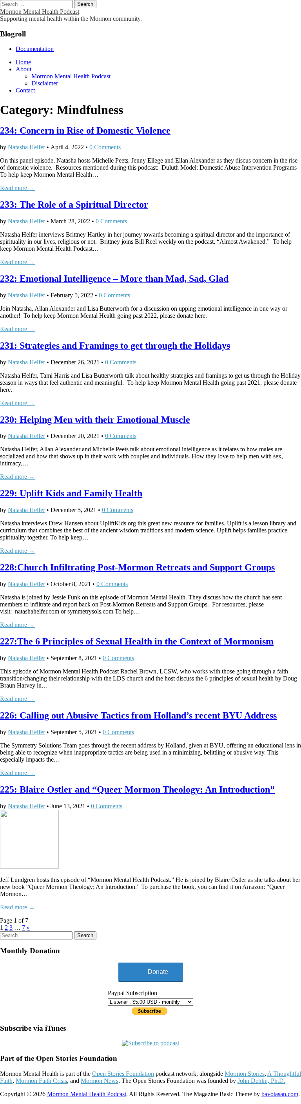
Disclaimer (44, 83)
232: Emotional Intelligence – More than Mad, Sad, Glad (114, 278)
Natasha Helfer (26, 147)
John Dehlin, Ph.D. (261, 1080)
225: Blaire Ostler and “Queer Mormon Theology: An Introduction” (137, 789)
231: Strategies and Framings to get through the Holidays (115, 345)
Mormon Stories (245, 1073)
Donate (158, 971)
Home (23, 62)
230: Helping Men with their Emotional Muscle (95, 419)
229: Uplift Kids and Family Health (71, 493)
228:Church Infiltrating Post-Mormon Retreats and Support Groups (137, 567)
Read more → (17, 188)
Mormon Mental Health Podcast (39, 11)
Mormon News (99, 1080)
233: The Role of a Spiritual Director (74, 204)
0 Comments (105, 147)
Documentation (35, 48)
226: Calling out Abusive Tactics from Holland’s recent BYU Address (138, 715)
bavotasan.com (279, 1094)
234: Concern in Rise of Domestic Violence (85, 130)
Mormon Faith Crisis (41, 1080)
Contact (25, 90)
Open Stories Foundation (123, 1073)
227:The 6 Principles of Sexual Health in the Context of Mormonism (137, 641)
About (23, 69)
